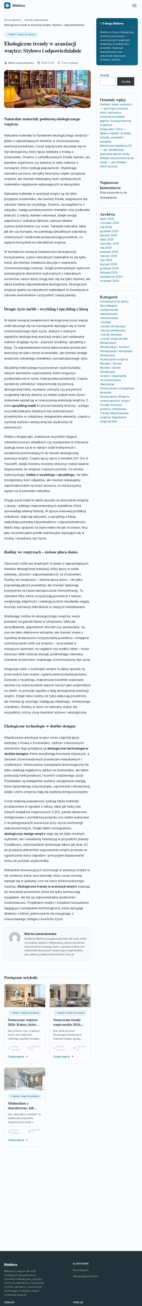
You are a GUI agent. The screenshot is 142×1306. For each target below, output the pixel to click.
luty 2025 (106, 260)
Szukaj (104, 75)
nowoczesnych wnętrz (115, 400)
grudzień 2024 (109, 268)
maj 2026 (106, 227)
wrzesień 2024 (109, 280)
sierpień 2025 (108, 235)
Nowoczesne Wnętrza (114, 396)
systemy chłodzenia (113, 409)
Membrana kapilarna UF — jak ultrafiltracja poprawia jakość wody (116, 150)
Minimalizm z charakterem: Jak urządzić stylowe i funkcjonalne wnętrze (23, 1110)
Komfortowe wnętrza (114, 359)
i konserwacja (109, 318)
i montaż (105, 322)
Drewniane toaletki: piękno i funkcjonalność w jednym (115, 121)
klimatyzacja (108, 343)
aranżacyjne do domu (114, 301)
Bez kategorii (108, 305)
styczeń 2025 (108, 264)
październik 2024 (111, 276)
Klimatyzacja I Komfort (115, 347)
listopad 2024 (109, 272)
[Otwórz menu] (134, 5)
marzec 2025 (108, 256)
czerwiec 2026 (109, 223)
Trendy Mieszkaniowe (114, 413)
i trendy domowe (111, 334)
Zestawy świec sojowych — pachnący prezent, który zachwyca (116, 108)
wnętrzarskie (108, 421)
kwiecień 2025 (109, 252)
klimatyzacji (107, 355)
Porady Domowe (111, 405)
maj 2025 (106, 247)
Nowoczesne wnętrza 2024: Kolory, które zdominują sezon (22, 1024)
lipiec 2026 (107, 218)
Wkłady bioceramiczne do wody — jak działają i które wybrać (117, 162)
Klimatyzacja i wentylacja (116, 351)
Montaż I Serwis (110, 363)
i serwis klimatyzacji (112, 326)
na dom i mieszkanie (113, 376)
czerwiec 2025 (109, 243)
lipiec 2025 (107, 239)
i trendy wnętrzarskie (21, 34)
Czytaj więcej (16, 1056)
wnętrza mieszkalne (113, 417)
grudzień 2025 (109, 231)
